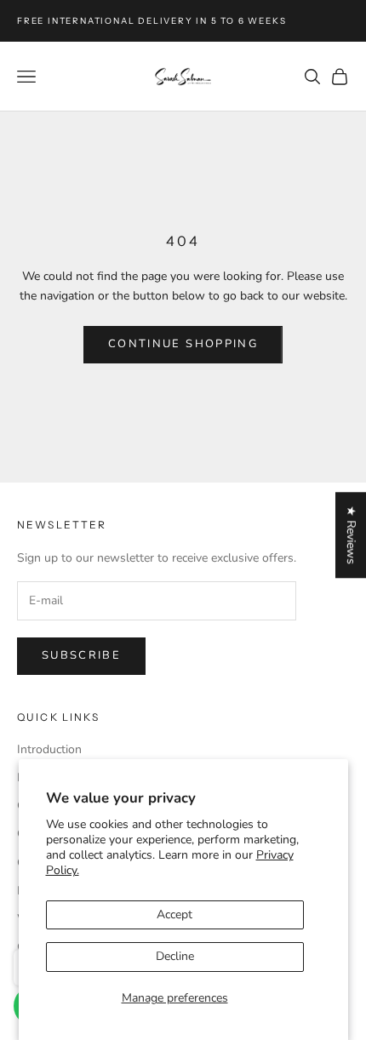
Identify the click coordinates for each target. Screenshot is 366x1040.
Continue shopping (183, 343)
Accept (174, 914)
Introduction (49, 749)
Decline (175, 956)
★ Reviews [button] (351, 535)
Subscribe (81, 655)
